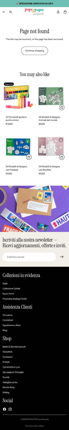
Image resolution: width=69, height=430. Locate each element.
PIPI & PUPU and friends (38, 419)
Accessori (8, 356)
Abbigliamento (10, 382)
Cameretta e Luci (11, 367)
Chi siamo (8, 315)
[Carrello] (65, 11)
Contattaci (8, 320)
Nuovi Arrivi (8, 293)
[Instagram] (10, 409)
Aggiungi (64, 107)
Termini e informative (34, 426)
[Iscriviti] (61, 257)
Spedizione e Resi (11, 325)
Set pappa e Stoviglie (13, 372)
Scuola (6, 377)
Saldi (5, 283)
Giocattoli (7, 351)
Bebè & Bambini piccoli (14, 346)
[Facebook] (4, 409)
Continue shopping (34, 50)
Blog (5, 330)
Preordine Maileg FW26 (14, 298)
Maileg (6, 392)
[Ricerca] (10, 11)
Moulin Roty (9, 387)
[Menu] (3, 12)
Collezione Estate (11, 288)
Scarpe (6, 362)
